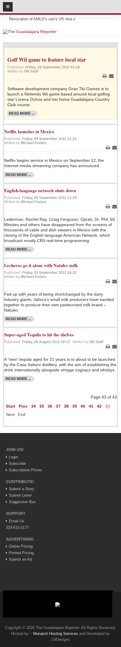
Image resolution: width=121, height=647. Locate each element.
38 (66, 406)
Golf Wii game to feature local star (46, 59)
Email (111, 75)
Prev (23, 406)
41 (91, 406)
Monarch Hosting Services (55, 633)
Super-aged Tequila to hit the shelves (39, 334)
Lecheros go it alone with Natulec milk (41, 265)
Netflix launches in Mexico (29, 131)
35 (41, 406)
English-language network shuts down (40, 190)
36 (50, 406)
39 (74, 406)
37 (58, 406)
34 (33, 406)
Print (104, 75)
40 (82, 406)
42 (99, 406)
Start (10, 406)
